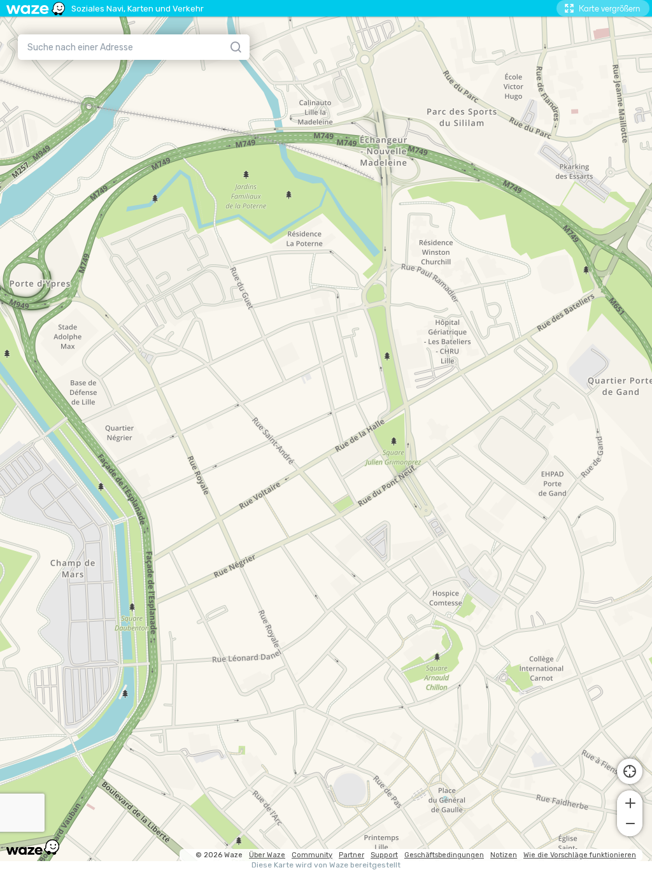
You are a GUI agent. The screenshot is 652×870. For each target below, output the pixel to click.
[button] (629, 801)
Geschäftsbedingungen (444, 855)
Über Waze (267, 855)
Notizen (503, 855)
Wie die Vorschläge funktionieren (579, 855)
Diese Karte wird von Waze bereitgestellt (326, 865)
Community (312, 855)
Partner (351, 855)
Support (384, 855)
